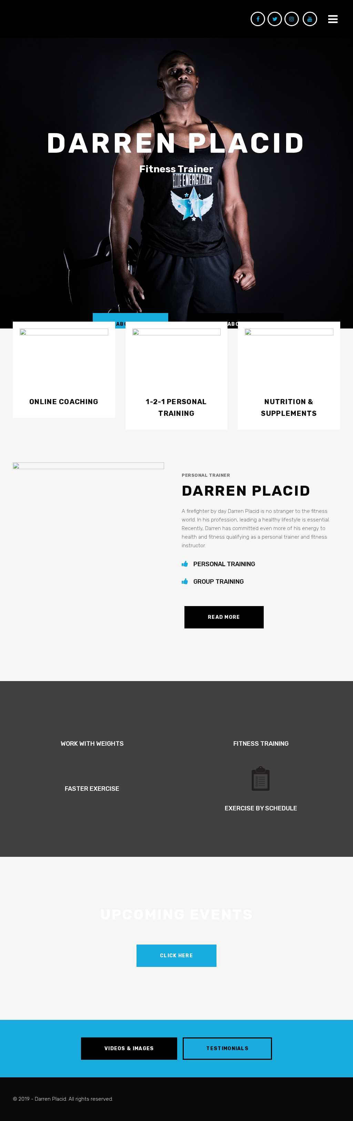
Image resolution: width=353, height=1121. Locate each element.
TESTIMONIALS (227, 1049)
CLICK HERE (176, 956)
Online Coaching (64, 402)
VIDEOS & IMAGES (129, 1049)
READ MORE (224, 617)
